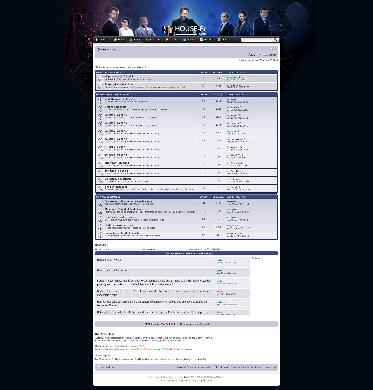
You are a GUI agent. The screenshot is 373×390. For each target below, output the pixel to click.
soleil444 (234, 210)
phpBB (184, 377)
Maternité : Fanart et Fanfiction (123, 209)
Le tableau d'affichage (118, 178)
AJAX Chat (150, 324)
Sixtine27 (234, 107)
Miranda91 (235, 155)
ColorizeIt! (182, 381)
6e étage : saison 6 (116, 130)
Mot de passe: (149, 249)
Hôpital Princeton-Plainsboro (113, 95)
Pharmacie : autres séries (120, 217)
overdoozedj (236, 233)
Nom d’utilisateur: (103, 249)
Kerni (219, 292)
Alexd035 (234, 147)
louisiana (234, 179)
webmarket (235, 85)
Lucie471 (234, 123)
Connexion (271, 55)
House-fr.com (184, 30)
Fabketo (234, 99)
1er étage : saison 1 (116, 170)
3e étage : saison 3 (116, 154)
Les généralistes (161, 349)
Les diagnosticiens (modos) (118, 349)
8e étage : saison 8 (116, 114)
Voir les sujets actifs (137, 67)
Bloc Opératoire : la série (120, 99)
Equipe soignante (115, 107)
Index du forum (108, 49)
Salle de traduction (116, 186)
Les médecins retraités (181, 349)
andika (233, 77)
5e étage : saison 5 (116, 138)
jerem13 (234, 202)
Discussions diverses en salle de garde (128, 201)
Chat (259, 54)
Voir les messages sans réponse (110, 67)
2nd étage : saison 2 (117, 162)
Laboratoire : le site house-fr (122, 233)
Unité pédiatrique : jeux (119, 225)
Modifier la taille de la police (273, 48)
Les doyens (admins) (142, 349)
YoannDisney (236, 139)
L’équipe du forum (184, 367)
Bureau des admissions (119, 84)
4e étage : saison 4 (116, 146)
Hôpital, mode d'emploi (119, 76)
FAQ (253, 55)
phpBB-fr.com (205, 381)
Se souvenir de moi (197, 249)
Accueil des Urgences (108, 72)
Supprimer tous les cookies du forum (211, 367)
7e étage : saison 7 (116, 122)
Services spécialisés (108, 197)
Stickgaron (235, 163)
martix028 (235, 187)
